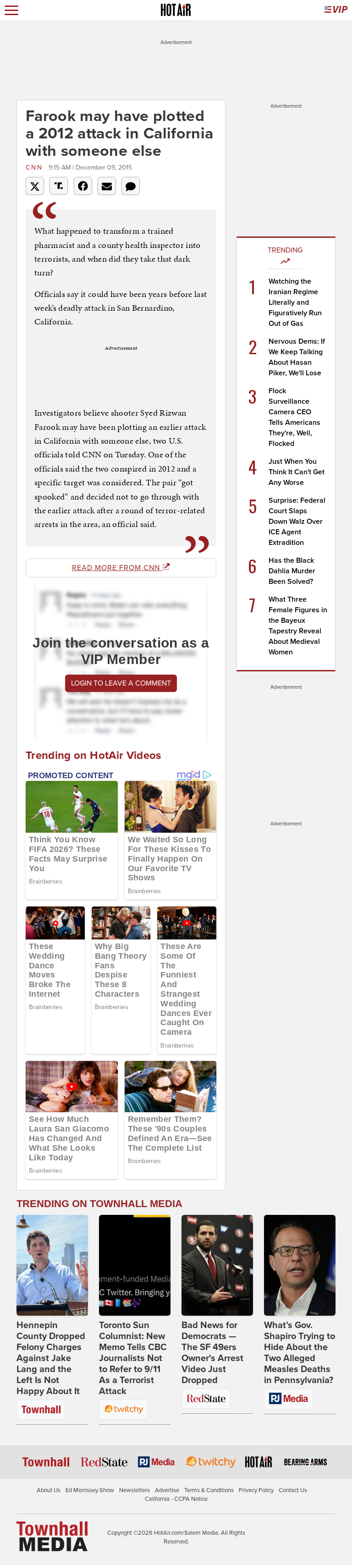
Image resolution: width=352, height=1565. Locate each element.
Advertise (167, 1490)
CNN (36, 167)
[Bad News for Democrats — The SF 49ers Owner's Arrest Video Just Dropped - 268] (217, 1265)
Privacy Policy (256, 1490)
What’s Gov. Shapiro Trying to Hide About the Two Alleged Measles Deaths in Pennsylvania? (299, 1353)
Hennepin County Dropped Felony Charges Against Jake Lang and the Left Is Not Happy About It (50, 1358)
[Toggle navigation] (11, 10)
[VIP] (335, 10)
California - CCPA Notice (176, 1499)
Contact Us (293, 1490)
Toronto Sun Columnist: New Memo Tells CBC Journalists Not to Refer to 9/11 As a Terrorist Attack (133, 1358)
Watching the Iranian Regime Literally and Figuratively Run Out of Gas (295, 302)
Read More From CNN (117, 567)
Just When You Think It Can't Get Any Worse (296, 472)
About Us (48, 1490)
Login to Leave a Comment (121, 683)
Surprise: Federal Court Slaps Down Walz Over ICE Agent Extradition (297, 521)
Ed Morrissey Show (90, 1490)
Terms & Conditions (209, 1490)
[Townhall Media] (52, 1535)
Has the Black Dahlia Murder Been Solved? (292, 571)
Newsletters (134, 1490)
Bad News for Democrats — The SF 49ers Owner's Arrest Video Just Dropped (212, 1353)
